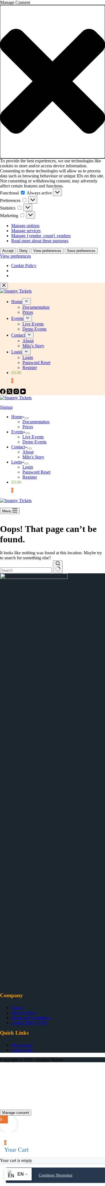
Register (29, 477)
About (28, 452)
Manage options (25, 225)
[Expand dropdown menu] (26, 418)
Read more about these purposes (39, 240)
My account (21, 1045)
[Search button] (58, 566)
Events (17, 431)
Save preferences (81, 251)
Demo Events (34, 441)
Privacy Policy (24, 1012)
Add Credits (22, 1050)
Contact (18, 447)
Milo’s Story (33, 457)
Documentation (36, 421)
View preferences (47, 251)
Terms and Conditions (30, 1017)
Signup (6, 407)
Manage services (26, 230)
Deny (23, 251)
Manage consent (15, 1113)
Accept (8, 251)
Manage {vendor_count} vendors (41, 235)
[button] (52, 81)
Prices (27, 426)
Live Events (33, 436)
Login (16, 462)
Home (16, 416)
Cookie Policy (23, 265)
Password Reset (36, 472)
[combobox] (26, 570)
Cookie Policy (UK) (29, 1022)
